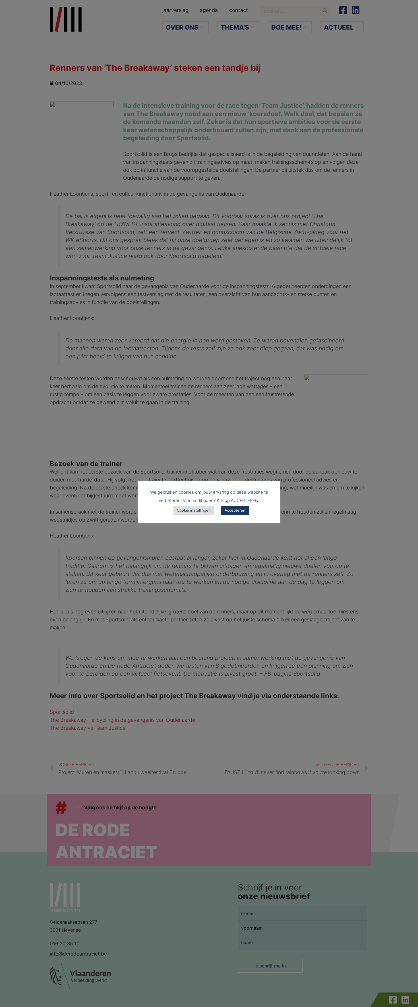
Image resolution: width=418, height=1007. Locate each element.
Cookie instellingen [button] (194, 510)
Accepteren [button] (235, 510)
